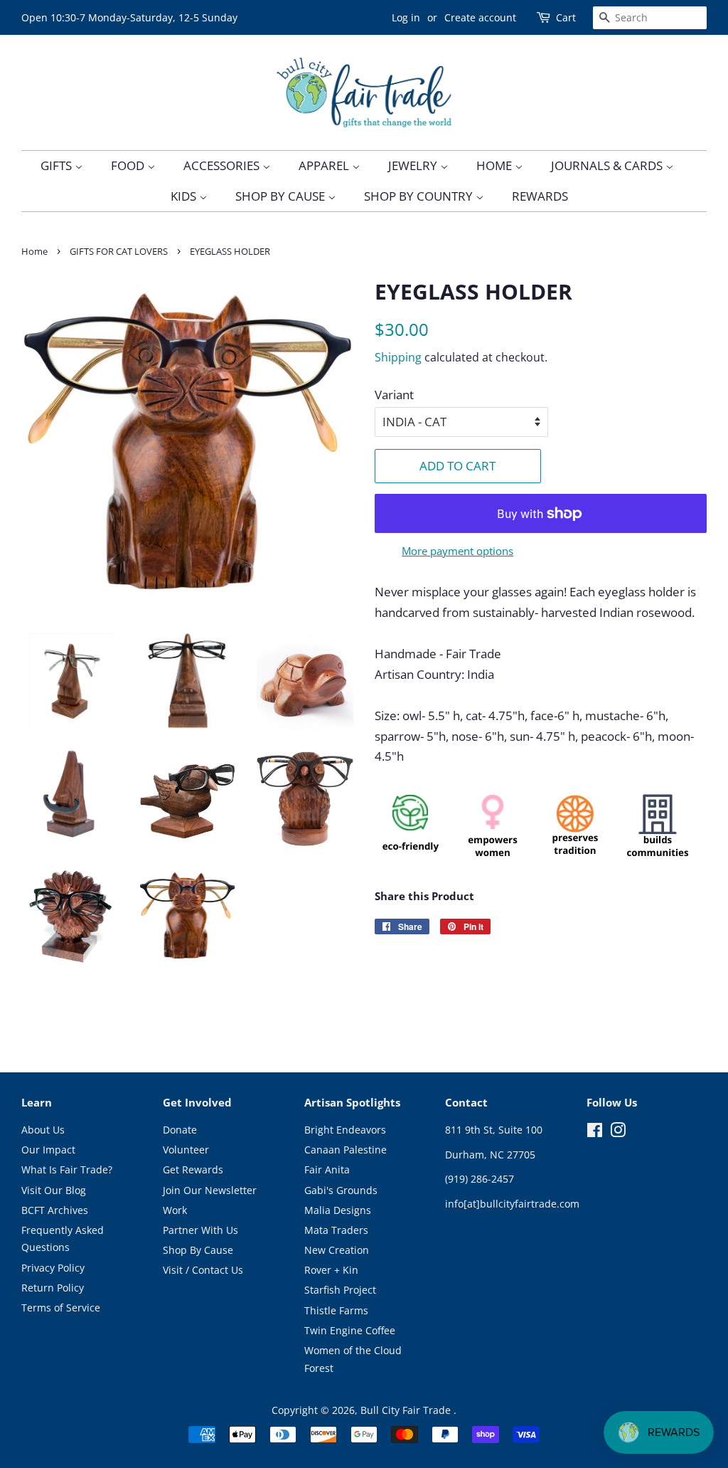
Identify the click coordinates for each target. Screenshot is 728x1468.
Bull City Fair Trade (407, 1410)
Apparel (325, 165)
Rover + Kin (331, 1270)
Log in (406, 17)
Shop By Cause (281, 196)
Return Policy (52, 1287)
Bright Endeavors (345, 1129)
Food (129, 165)
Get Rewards (193, 1169)
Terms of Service (60, 1307)
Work (175, 1210)
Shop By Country (420, 196)
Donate (180, 1129)
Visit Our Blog (53, 1190)
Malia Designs (337, 1210)
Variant (394, 394)
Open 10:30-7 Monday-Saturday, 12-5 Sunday (129, 17)
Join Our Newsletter (210, 1190)
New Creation (336, 1250)
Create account (480, 17)
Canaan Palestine (345, 1149)
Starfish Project (340, 1290)
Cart (566, 17)
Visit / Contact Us (203, 1270)
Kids (185, 196)
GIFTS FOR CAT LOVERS (119, 251)
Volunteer (186, 1149)
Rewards (540, 196)
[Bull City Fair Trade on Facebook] (595, 1132)
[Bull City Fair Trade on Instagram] (618, 1132)
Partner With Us (200, 1230)
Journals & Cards (608, 165)
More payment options (457, 551)
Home (495, 165)
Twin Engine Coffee (349, 1330)
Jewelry (414, 165)
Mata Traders (336, 1230)
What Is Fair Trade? (66, 1169)
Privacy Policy (53, 1267)
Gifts (58, 165)
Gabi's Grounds (341, 1190)
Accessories (222, 165)
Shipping (398, 357)
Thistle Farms (336, 1310)
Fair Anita (327, 1169)
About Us (43, 1129)
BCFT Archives (54, 1210)
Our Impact (48, 1149)
